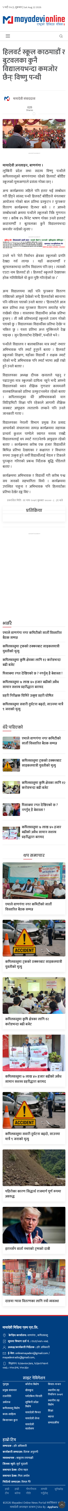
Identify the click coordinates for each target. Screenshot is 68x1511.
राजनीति (7, 1396)
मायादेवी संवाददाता (24, 98)
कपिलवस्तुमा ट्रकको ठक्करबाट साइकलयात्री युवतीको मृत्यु (31, 649)
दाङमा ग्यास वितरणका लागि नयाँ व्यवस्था (32, 1301)
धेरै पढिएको (13, 727)
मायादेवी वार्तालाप (29, 1426)
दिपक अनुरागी (20, 1452)
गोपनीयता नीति (31, 1491)
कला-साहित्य (9, 1414)
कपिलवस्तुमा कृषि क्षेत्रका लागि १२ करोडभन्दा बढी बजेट (32, 662)
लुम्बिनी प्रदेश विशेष (32, 1404)
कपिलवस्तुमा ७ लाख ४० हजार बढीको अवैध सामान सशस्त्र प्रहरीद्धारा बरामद (31, 684)
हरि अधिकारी (15, 1446)
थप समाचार (34, 855)
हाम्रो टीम (7, 1491)
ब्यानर (51, 1416)
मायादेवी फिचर (33, 1412)
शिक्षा (50, 1410)
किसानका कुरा (10, 1420)
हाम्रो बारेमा (17, 1491)
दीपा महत (15, 1470)
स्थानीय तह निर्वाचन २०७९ (55, 1392)
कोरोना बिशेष (32, 1384)
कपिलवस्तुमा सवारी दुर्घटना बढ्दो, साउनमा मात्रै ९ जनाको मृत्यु (33, 707)
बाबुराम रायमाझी (18, 1458)
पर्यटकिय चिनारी (33, 1396)
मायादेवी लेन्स (32, 1418)
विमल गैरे (17, 1481)
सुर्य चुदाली (15, 1464)
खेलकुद (29, 1390)
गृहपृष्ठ (6, 1384)
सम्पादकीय (53, 1422)
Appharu (52, 1507)
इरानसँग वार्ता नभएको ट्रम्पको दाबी (27, 1249)
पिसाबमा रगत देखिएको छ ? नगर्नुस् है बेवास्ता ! (32, 673)
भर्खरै (7, 623)
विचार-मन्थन (54, 1384)
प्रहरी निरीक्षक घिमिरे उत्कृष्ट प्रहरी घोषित (28, 695)
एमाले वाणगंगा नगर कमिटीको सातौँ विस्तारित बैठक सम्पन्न (32, 635)
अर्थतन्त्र (6, 1402)
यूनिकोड (59, 1489)
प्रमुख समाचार (10, 1390)
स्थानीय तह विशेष (53, 1402)
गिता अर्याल (16, 1475)
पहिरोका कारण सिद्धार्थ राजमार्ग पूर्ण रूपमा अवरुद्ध (33, 1193)
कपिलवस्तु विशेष (11, 1408)
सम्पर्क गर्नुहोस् (44, 1491)
